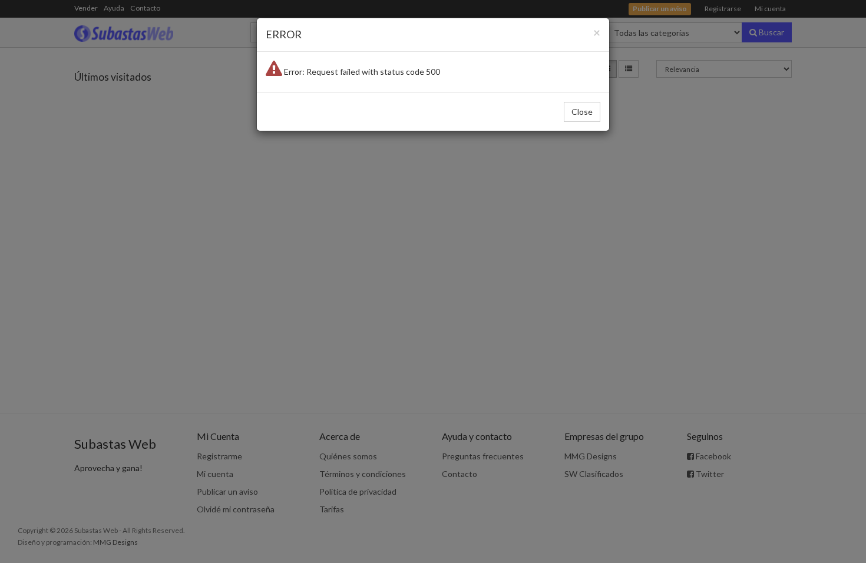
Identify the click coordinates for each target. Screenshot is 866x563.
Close (582, 112)
